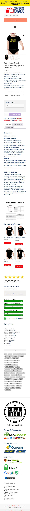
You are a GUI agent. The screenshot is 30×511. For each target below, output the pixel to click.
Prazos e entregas (8, 495)
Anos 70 (7, 356)
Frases (7, 375)
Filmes (20, 120)
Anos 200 (7, 358)
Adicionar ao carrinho (15, 114)
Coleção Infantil (7, 120)
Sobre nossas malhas (9, 498)
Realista (19, 383)
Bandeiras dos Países (11, 364)
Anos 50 (16, 354)
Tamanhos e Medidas (9, 499)
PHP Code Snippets (9, 510)
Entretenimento (17, 370)
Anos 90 (16, 120)
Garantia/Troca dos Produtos (11, 492)
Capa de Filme (9, 366)
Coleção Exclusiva (17, 368)
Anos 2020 (8, 362)
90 (6, 354)
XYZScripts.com (21, 510)
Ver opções (7, 243)
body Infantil (19, 118)
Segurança (6, 496)
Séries (12, 387)
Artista (15, 362)
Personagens (18, 381)
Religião (7, 385)
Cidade (17, 366)
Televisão (8, 389)
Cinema (7, 368)
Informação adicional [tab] (17, 124)
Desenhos (8, 370)
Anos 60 (22, 354)
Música (22, 377)
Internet (14, 375)
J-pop (19, 375)
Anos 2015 (16, 360)
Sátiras (19, 385)
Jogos (7, 377)
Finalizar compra (8, 490)
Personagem (8, 381)
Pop (6, 383)
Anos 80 (14, 356)
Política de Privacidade (9, 493)
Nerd (20, 379)
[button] (23, 35)
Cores (6, 95)
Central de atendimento (9, 486)
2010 (10, 354)
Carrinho (6, 487)
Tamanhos (7, 92)
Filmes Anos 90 (20, 373)
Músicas (7, 379)
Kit (17, 377)
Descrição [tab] (8, 124)
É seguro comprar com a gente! (11, 489)
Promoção (12, 383)
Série (6, 387)
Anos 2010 (8, 360)
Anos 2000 (15, 358)
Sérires (18, 387)
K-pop (12, 377)
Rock (13, 385)
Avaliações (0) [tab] (9, 127)
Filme (6, 373)
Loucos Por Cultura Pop (14, 506)
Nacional (14, 379)
